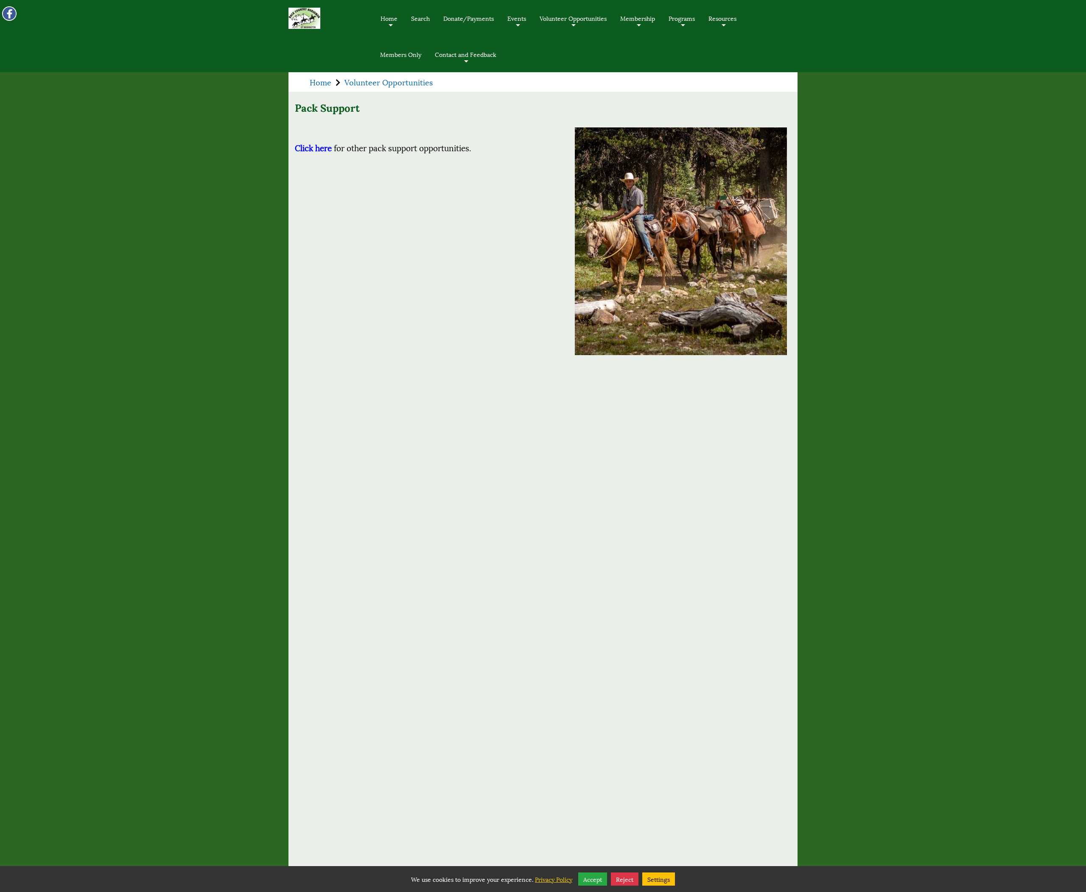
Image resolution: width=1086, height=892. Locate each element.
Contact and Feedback (465, 60)
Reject (624, 879)
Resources (722, 24)
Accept (592, 879)
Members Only (400, 54)
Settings (658, 879)
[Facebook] (9, 13)
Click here (313, 147)
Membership (637, 24)
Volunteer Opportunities (573, 24)
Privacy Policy (553, 879)
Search (420, 18)
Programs (682, 24)
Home (389, 24)
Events (516, 24)
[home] (304, 18)
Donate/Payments (468, 18)
